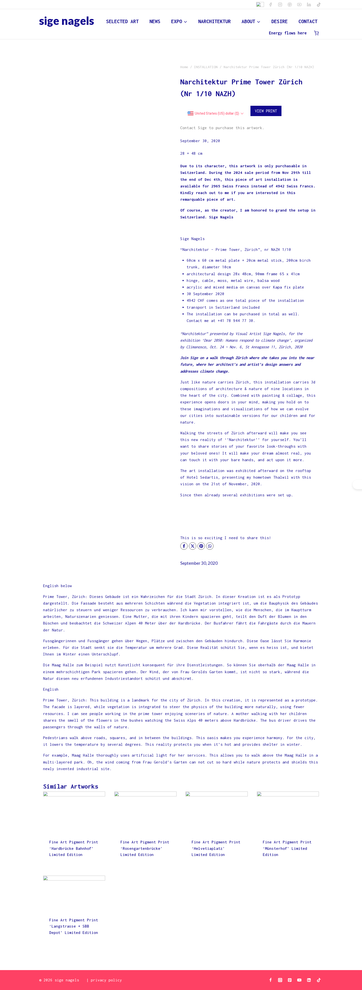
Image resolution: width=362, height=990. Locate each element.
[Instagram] (280, 4)
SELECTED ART (122, 21)
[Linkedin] (309, 4)
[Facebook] (270, 4)
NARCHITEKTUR (214, 21)
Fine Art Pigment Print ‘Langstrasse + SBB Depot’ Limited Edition (73, 926)
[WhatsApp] (210, 546)
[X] (192, 546)
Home (184, 67)
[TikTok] (318, 4)
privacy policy (106, 980)
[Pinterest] (290, 4)
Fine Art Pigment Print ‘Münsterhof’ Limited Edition (287, 848)
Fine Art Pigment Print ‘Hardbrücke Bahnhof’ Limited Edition (73, 848)
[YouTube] (299, 4)
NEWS (154, 21)
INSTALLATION (206, 67)
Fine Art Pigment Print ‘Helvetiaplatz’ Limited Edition (216, 848)
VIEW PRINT (266, 111)
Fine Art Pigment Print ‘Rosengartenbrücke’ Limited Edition (144, 848)
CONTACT (307, 21)
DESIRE (279, 21)
